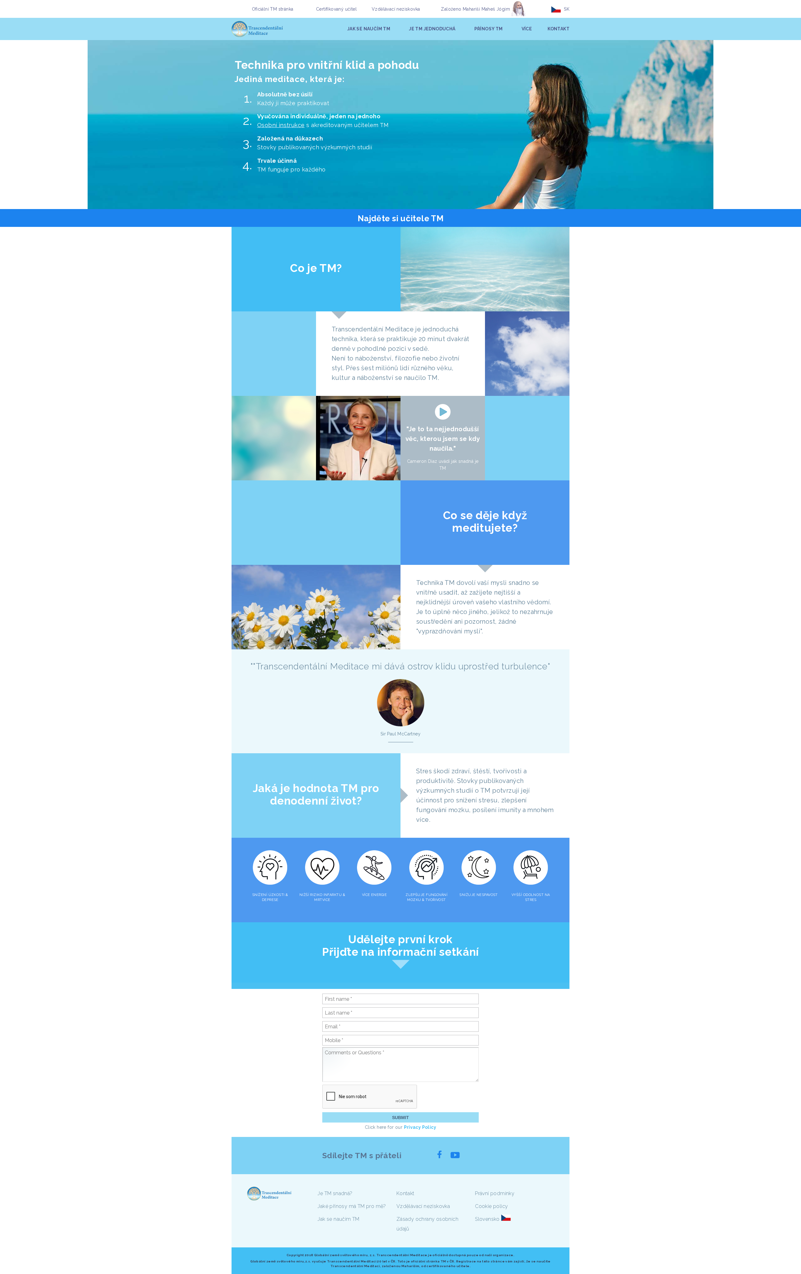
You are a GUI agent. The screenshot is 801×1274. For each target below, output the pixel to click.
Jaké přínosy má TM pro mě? (352, 1206)
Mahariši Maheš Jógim (486, 9)
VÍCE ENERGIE (374, 895)
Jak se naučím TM (338, 1219)
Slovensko (487, 1219)
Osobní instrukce (280, 125)
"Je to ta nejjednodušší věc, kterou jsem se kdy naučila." (443, 438)
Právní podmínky (494, 1193)
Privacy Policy (420, 1127)
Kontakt (405, 1193)
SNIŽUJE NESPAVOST (478, 895)
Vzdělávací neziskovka (396, 9)
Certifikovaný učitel (336, 9)
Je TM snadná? (335, 1193)
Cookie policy (491, 1206)
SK (566, 9)
